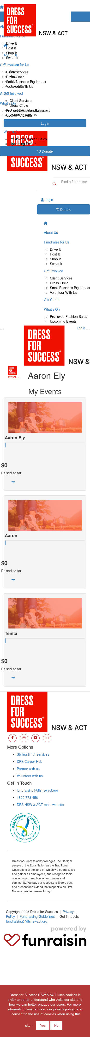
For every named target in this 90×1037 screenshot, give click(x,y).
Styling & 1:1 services (33, 754)
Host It (14, 76)
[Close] (88, 329)
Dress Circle (19, 105)
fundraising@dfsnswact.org (37, 790)
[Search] (54, 183)
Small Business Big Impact (30, 110)
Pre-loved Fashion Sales (28, 138)
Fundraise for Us (16, 64)
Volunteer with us (30, 775)
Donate (47, 151)
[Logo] (45, 20)
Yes (43, 1025)
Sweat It (16, 86)
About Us (11, 55)
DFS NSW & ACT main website (40, 804)
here (78, 1009)
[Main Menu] (2, 329)
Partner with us (28, 768)
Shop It (15, 81)
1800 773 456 (27, 797)
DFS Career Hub (29, 761)
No (56, 1025)
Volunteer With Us (23, 115)
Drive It (15, 71)
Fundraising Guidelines (37, 916)
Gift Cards (11, 122)
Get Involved (13, 93)
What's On (11, 131)
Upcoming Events (23, 143)
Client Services (21, 100)
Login (48, 199)
